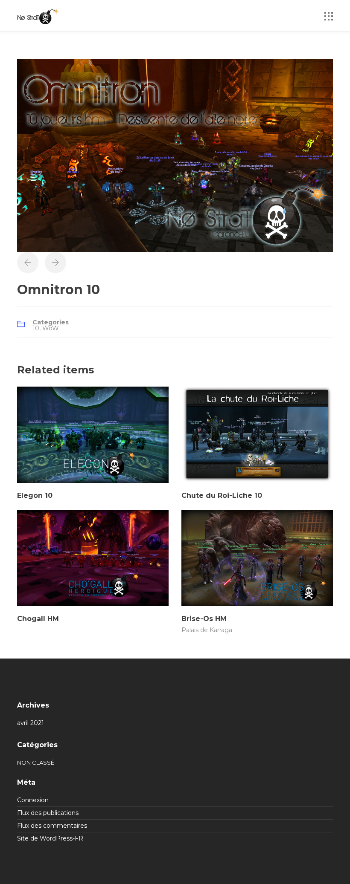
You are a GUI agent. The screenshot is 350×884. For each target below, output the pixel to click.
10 (35, 328)
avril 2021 (30, 723)
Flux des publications (48, 813)
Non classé (35, 763)
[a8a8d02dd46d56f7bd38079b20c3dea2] (175, 155)
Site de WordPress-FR (50, 838)
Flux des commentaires (52, 826)
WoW (50, 328)
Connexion (33, 800)
